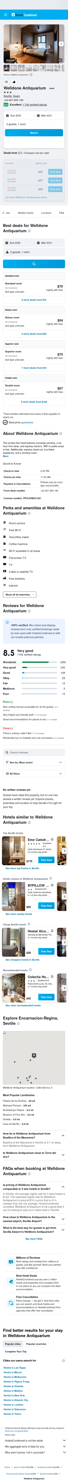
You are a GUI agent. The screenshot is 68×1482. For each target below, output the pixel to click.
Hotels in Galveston (15, 1409)
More (6, 456)
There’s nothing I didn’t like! (23, 733)
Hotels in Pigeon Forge (17, 1381)
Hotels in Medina (13, 1390)
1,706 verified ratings (34, 104)
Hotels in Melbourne (15, 1377)
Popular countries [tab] (36, 1344)
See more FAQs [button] (34, 1238)
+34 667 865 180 (13, 100)
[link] (22, 868)
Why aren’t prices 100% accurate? (25, 1452)
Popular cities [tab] (13, 1344)
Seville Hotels (46, 1473)
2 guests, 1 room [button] (16, 124)
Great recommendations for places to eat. (30, 719)
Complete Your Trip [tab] (16, 1351)
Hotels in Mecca (13, 1372)
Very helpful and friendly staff (25, 714)
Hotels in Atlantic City (16, 1400)
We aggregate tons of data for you (24, 1446)
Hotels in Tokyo (12, 1413)
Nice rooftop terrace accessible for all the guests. (30, 708)
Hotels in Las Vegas (15, 1367)
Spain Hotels (20, 1467)
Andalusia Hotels (45, 1467)
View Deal (46, 860)
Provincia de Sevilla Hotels (18, 1473)
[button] (5, 14)
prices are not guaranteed (16, 1430)
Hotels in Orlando (13, 1386)
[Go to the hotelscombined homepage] (24, 14)
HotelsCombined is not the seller (24, 1440)
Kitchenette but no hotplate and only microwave (33, 737)
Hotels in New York (14, 1395)
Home (7, 1467)
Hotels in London (13, 1404)
